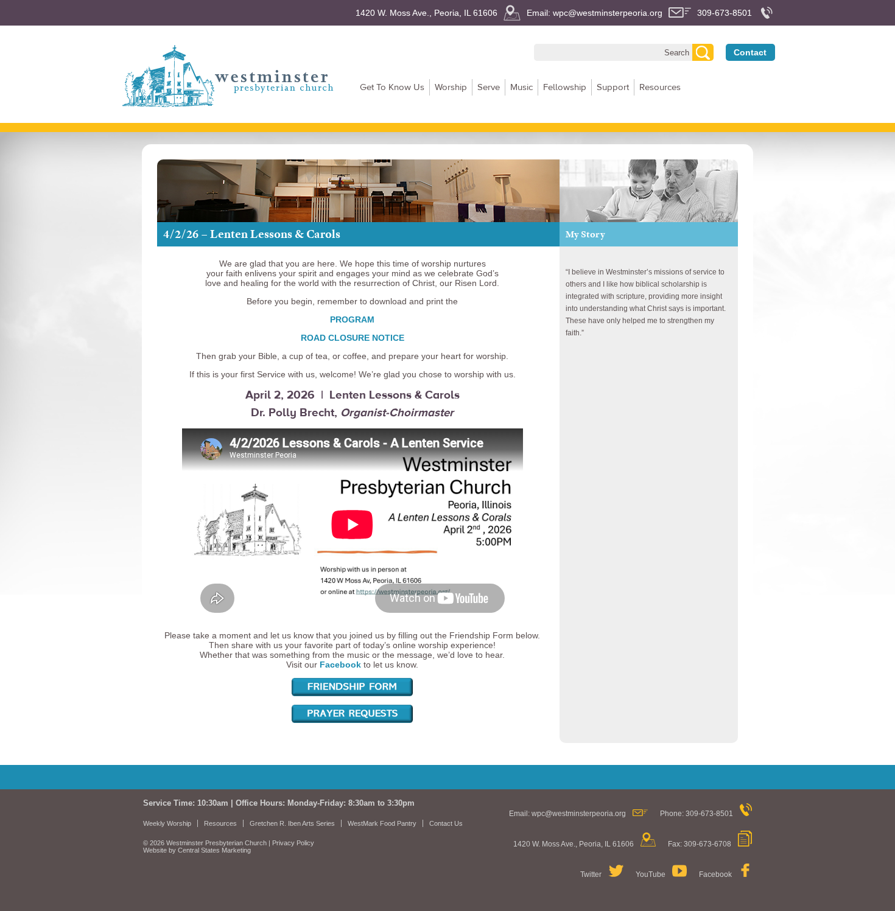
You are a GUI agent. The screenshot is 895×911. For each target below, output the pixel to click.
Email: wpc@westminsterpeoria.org (594, 13)
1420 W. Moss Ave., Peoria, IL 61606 (426, 13)
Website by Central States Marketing (197, 850)
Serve (488, 87)
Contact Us (446, 823)
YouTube (650, 874)
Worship (451, 87)
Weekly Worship (167, 823)
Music (521, 87)
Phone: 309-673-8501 (696, 813)
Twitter (591, 874)
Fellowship (564, 87)
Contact (750, 52)
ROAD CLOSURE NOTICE (352, 338)
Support (613, 87)
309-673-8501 (724, 13)
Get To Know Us (392, 87)
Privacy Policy (293, 842)
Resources (660, 87)
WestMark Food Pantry (382, 823)
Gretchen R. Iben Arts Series (292, 823)
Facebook (715, 874)
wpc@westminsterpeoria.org (579, 813)
